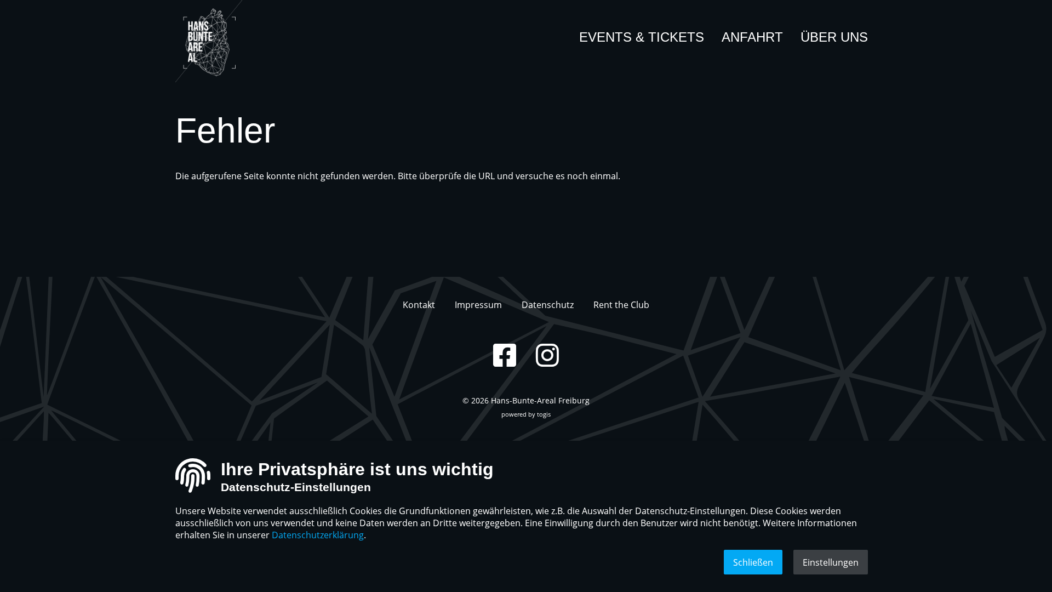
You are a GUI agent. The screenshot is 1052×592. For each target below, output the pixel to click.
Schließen (753, 562)
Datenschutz (548, 305)
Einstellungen (831, 562)
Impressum (478, 305)
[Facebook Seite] (504, 355)
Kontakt (419, 305)
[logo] (216, 41)
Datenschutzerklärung (318, 535)
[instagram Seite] (547, 355)
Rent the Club (621, 305)
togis (544, 414)
